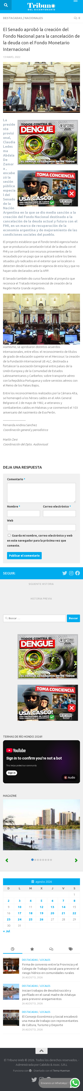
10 (19, 907)
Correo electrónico (57, 506)
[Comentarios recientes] (51, 949)
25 (30, 919)
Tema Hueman (61, 1070)
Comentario (16, 479)
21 (63, 913)
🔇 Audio (69, 777)
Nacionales (34, 18)
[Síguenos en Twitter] (64, 573)
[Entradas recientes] (12, 949)
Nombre (13, 506)
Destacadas (12, 18)
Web (10, 520)
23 (8, 919)
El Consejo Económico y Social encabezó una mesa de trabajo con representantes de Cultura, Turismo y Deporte (50, 1021)
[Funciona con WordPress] (30, 1070)
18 (30, 913)
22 (74, 913)
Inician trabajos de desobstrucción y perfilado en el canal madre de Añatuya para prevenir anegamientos (49, 995)
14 (63, 907)
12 (41, 907)
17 (19, 913)
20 (52, 913)
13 (52, 907)
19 (41, 913)
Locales (45, 960)
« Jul (6, 931)
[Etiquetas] (70, 949)
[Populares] (32, 949)
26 (41, 919)
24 (19, 919)
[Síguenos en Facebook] (77, 573)
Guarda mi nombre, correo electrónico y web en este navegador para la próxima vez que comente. (40, 540)
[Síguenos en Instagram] (71, 573)
